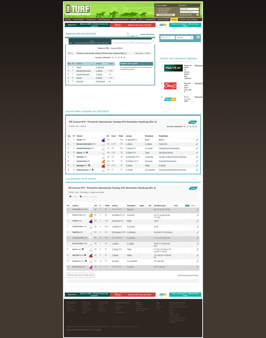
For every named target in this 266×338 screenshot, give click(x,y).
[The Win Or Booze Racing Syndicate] (91, 234)
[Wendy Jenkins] (91, 240)
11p (159, 217)
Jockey (101, 306)
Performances (104, 19)
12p (159, 255)
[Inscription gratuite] (165, 15)
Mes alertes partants (163, 10)
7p (158, 238)
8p (158, 249)
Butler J (162, 140)
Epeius (79, 78)
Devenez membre (161, 5)
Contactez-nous (77, 326)
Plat (157, 304)
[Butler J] (91, 223)
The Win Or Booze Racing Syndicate (172, 157)
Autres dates (70, 310)
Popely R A (163, 144)
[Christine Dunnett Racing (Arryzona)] (91, 263)
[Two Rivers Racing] (91, 251)
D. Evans (130, 267)
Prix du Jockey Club (176, 320)
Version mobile (104, 326)
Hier (67, 304)
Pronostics (91, 19)
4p (155, 221)
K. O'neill (129, 170)
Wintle (147, 165)
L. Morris (99, 71)
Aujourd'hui (70, 306)
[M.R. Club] (91, 211)
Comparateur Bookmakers (178, 306)
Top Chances (87, 308)
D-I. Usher (149, 148)
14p (159, 261)
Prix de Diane (173, 316)
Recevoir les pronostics (164, 8)
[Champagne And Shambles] (91, 228)
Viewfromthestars (82, 74)
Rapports (120, 19)
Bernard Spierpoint (83, 71)
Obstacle (159, 306)
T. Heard (99, 74)
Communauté (150, 19)
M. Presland (100, 81)
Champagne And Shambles (169, 148)
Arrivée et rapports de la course (188, 275)
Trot (157, 308)
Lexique (172, 310)
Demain (69, 308)
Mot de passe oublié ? (186, 14)
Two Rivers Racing (166, 152)
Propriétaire (102, 310)
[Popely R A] (91, 245)
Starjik (78, 67)
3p (166, 215)
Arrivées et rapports (142, 308)
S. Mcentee (149, 157)
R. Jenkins (131, 238)
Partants (139, 306)
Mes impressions (163, 12)
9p (155, 209)
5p (161, 209)
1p (161, 215)
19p (162, 261)
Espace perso (163, 19)
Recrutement (85, 326)
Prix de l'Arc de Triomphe (177, 318)
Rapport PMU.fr (117, 48)
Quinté (133, 19)
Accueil (68, 19)
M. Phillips (130, 161)
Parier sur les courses (176, 304)
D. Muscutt (100, 67)
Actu (141, 19)
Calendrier (172, 322)
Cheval (101, 304)
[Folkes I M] (91, 269)
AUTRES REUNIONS (147, 34)
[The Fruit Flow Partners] (91, 217)
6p (157, 221)
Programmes (79, 19)
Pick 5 (85, 312)
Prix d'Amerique (174, 314)
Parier (174, 19)
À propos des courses (188, 19)
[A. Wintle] (91, 257)
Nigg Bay (79, 81)
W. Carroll (148, 161)
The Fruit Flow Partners (167, 161)
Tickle (147, 152)
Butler (147, 140)
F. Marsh (129, 165)
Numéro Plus (140, 310)
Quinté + (85, 310)
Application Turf (94, 326)
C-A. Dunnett (150, 170)
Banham (130, 209)
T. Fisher (99, 78)
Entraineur (102, 308)
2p (163, 209)
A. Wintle (162, 165)
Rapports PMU (103, 48)
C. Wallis (148, 144)
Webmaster (69, 326)
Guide (171, 312)
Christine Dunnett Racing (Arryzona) (172, 170)
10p (163, 215)
